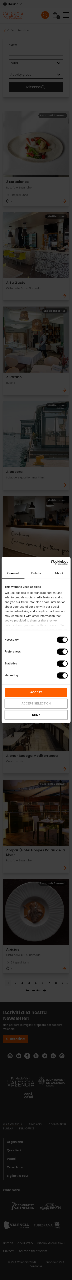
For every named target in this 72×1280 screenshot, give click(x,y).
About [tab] (59, 573)
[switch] (62, 651)
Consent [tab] (13, 573)
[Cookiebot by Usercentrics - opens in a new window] (51, 562)
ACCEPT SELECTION (36, 703)
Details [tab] (36, 573)
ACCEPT (36, 692)
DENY (36, 714)
